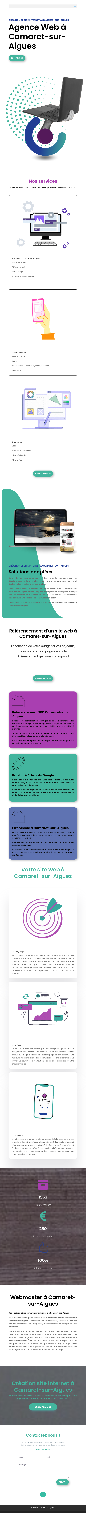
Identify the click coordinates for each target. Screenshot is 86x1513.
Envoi (62, 1482)
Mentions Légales (47, 1508)
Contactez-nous (43, 473)
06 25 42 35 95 (17, 58)
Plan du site (33, 1508)
